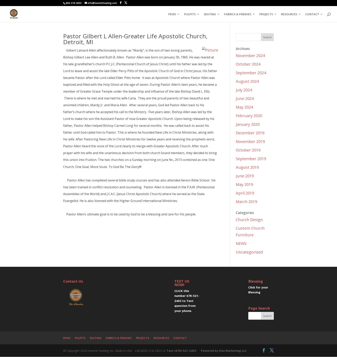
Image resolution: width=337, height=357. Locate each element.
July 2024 (244, 90)
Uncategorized (249, 252)
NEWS (241, 243)
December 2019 (250, 133)
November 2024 (250, 55)
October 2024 (248, 64)
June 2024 (245, 98)
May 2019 (244, 184)
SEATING (210, 14)
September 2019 (251, 158)
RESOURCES (289, 14)
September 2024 (251, 72)
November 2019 (250, 141)
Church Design (249, 219)
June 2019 (245, 175)
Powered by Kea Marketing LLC (224, 351)
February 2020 (249, 115)
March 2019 (246, 201)
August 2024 (247, 81)
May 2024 (244, 107)
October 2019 (248, 150)
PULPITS (190, 14)
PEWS (172, 14)
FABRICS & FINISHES (237, 14)
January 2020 (248, 124)
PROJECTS (266, 14)
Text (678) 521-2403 (181, 351)
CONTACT (312, 14)
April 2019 (245, 193)
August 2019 (247, 167)
